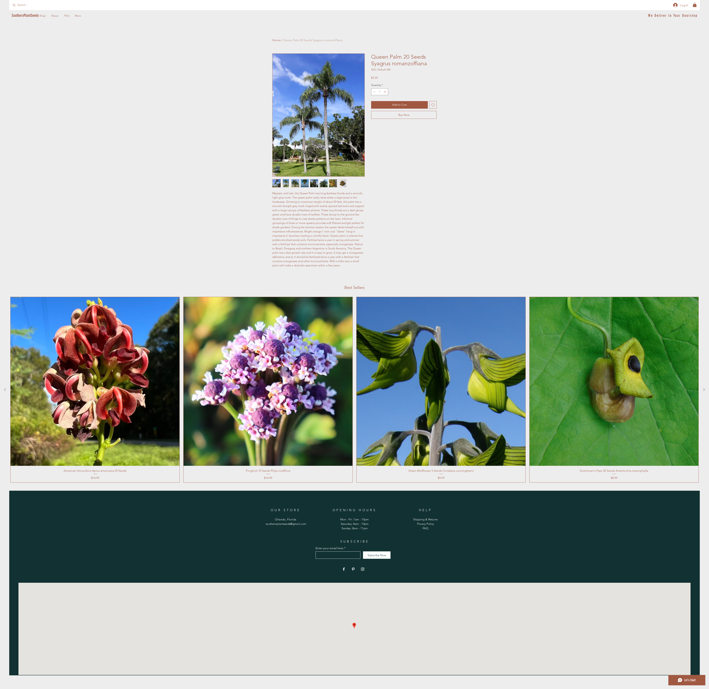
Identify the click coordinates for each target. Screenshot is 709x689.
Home (276, 40)
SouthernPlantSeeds (25, 15)
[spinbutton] (379, 92)
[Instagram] (362, 569)
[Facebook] (344, 569)
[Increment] (385, 92)
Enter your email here (329, 548)
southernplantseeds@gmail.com (286, 524)
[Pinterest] (353, 569)
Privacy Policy (425, 524)
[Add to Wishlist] (433, 105)
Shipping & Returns (425, 519)
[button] (695, 4)
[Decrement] (374, 92)
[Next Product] (704, 389)
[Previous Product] (5, 389)
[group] (354, 390)
